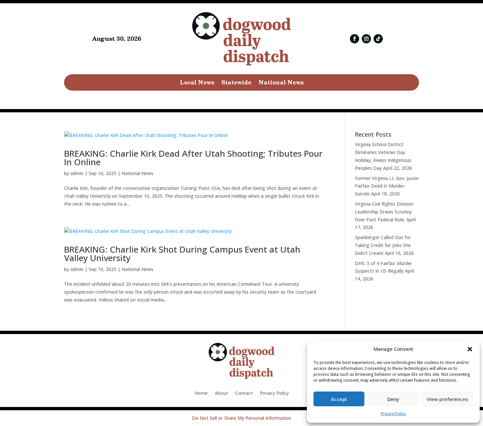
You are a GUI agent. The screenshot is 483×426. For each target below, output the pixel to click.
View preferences (447, 399)
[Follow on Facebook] (354, 38)
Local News (197, 83)
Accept (339, 399)
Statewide (236, 83)
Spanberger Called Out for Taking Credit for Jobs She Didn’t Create (383, 245)
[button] (470, 349)
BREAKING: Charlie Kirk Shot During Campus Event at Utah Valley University (182, 253)
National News (281, 83)
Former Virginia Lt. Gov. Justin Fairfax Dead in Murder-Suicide (387, 186)
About (221, 393)
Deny (393, 399)
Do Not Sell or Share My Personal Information (241, 418)
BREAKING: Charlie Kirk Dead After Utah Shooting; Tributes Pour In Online (193, 157)
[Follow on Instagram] (366, 38)
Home (201, 393)
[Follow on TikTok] (378, 38)
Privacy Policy (393, 413)
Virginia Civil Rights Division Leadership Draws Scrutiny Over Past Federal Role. (384, 212)
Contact (244, 393)
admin (76, 173)
